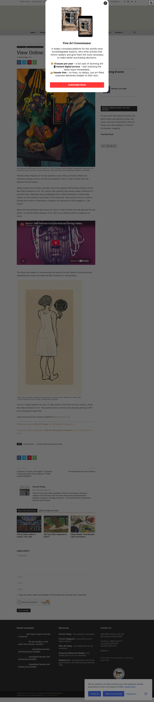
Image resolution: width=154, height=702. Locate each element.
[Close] (105, 3)
